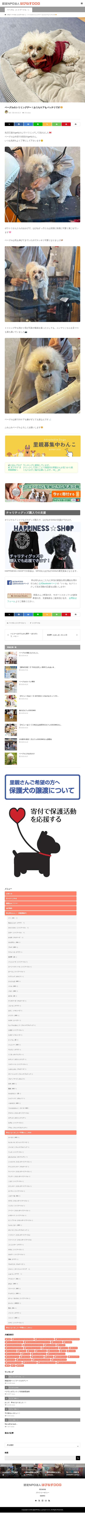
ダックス (74, 1348)
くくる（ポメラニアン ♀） (16, 1054)
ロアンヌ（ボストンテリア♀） (17, 1118)
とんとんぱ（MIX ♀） (14, 981)
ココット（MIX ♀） (14, 1318)
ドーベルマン (54, 1351)
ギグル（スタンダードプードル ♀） (19, 1201)
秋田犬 (21, 1365)
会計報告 (9, 908)
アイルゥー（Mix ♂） (14, 1279)
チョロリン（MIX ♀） (14, 1293)
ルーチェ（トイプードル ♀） (17, 1191)
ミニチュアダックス (60, 1360)
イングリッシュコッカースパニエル (68, 1339)
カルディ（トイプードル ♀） (17, 1254)
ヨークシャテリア (30, 1362)
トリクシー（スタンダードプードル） (19, 1235)
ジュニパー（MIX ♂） (14, 1045)
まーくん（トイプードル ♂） (17, 971)
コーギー (68, 1342)
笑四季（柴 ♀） (13, 957)
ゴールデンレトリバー (14, 1345)
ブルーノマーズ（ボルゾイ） (17, 1079)
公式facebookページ (48, 583)
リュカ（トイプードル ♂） (16, 1152)
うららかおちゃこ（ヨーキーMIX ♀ (18, 1108)
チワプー (22, 1351)
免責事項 (42, 1496)
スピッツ (64, 1348)
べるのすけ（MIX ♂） (14, 1103)
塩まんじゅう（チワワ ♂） (16, 923)
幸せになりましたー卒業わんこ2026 (18, 1132)
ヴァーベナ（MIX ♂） (14, 1288)
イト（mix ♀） (13, 918)
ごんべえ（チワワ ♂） (15, 1006)
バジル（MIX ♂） (13, 986)
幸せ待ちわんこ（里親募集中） (17, 913)
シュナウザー (51, 1345)
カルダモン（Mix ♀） (14, 942)
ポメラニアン (74, 1357)
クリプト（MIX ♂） (14, 1015)
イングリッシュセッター (15, 1342)
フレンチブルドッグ (40, 1354)
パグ (64, 1351)
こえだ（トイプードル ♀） (16, 1181)
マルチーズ (11, 1360)
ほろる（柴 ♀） (13, 996)
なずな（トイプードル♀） (16, 1123)
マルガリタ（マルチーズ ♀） (17, 1264)
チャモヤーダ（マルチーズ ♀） (17, 1001)
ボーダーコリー (61, 1357)
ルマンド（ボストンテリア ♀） (17, 1059)
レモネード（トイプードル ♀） (17, 1215)
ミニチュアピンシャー (14, 1362)
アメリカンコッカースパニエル (23, 1339)
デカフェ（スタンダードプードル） (19, 1113)
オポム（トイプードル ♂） (16, 1249)
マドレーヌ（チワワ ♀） (15, 952)
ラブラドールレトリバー (47, 1362)
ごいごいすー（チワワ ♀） (16, 1244)
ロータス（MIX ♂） (14, 1137)
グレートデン (58, 1342)
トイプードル (36, 623)
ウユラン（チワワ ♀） (15, 1049)
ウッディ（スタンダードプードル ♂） (19, 1176)
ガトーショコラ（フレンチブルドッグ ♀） (21, 1074)
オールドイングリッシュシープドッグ (38, 1342)
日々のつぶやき (11, 898)
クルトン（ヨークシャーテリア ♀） (19, 1269)
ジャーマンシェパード (33, 1348)
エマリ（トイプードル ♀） (16, 1323)
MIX (9, 1339)
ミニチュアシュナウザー (42, 1360)
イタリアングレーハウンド (45, 1339)
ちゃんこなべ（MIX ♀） (15, 1225)
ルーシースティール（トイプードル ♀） (20, 967)
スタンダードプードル (51, 1348)
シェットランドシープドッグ (34, 1345)
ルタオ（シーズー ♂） (15, 1020)
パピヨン (72, 1351)
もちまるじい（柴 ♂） (15, 1093)
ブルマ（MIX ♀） (13, 947)
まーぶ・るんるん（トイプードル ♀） (19, 1298)
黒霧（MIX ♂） (12, 1088)
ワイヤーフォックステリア (67, 1362)
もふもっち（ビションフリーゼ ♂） (19, 1142)
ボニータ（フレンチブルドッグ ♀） (19, 1230)
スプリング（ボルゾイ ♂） (16, 976)
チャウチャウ (12, 1351)
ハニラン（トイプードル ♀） (17, 1205)
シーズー (62, 1345)
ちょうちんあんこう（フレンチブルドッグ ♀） (22, 1025)
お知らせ (9, 893)
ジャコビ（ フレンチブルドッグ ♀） (19, 1147)
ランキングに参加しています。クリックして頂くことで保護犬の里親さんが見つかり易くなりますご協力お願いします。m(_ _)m (48, 467)
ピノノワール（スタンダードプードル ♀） (21, 1220)
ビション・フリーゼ (14, 1354)
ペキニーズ (26, 1357)
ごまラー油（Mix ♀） (14, 1196)
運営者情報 (42, 1489)
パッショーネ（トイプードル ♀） (18, 962)
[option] (10, 1471)
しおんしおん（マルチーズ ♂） (17, 1069)
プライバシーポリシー (42, 1492)
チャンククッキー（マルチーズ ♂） (19, 1166)
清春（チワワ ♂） (13, 1259)
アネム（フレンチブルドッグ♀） (18, 1127)
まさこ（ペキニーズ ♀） (15, 1010)
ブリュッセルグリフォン (57, 1354)
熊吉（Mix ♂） (12, 1308)
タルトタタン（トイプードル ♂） (18, 928)
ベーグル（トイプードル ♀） (18, 10)
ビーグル (26, 1354)
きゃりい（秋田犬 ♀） (15, 1303)
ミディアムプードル (25, 1360)
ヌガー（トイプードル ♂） (16, 932)
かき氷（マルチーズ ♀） (16, 937)
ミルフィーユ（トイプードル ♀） (18, 1064)
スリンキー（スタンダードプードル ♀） (20, 1186)
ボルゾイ (50, 1357)
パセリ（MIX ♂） (13, 991)
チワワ (32, 1351)
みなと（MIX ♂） (13, 1283)
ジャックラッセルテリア (15, 1348)
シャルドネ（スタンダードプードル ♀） (20, 1162)
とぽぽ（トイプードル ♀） (16, 1030)
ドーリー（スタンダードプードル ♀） (19, 1210)
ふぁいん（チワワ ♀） (15, 1274)
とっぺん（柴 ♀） (13, 1040)
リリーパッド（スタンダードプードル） (20, 1240)
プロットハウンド (13, 1357)
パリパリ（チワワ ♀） (15, 1313)
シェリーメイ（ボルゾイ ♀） (17, 1098)
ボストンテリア (38, 1357)
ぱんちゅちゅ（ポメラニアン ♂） (18, 1157)
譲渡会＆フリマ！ (12, 903)
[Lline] (37, 124)
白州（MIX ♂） (12, 1084)
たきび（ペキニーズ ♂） (15, 1035)
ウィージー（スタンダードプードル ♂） (20, 1171)
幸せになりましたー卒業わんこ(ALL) (19, 1327)
